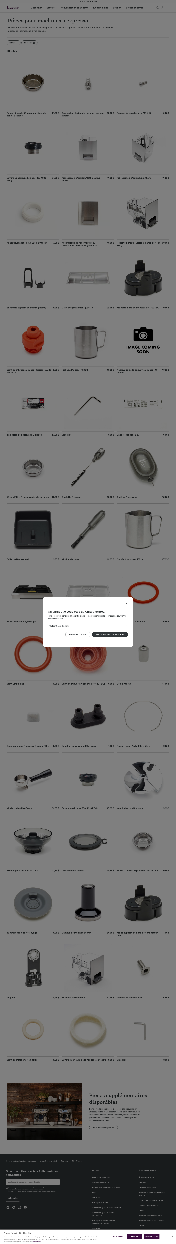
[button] (110, 634)
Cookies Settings (117, 1236)
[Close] (126, 603)
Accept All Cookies (151, 1236)
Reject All (134, 1236)
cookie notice (36, 1241)
